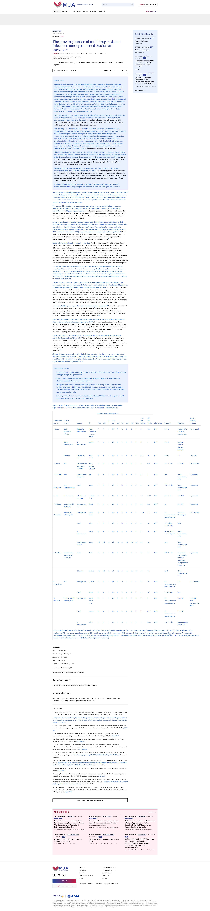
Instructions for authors (108, 867)
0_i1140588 (68, 792)
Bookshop (93, 11)
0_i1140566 (61, 722)
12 (81, 374)
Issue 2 (61, 37)
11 (61, 350)
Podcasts (85, 11)
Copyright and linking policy (111, 884)
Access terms (98, 884)
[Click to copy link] (126, 70)
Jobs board (105, 878)
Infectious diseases (58, 33)
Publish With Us (151, 11)
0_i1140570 (115, 736)
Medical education (73, 835)
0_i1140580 (61, 771)
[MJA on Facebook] (54, 875)
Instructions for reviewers (109, 870)
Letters (149, 56)
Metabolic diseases (140, 73)
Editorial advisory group (86, 876)
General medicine (140, 56)
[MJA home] (60, 868)
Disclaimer (90, 884)
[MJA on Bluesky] (59, 875)
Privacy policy (83, 884)
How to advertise (106, 873)
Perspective (106, 816)
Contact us (83, 870)
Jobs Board (101, 11)
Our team (82, 873)
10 (81, 337)
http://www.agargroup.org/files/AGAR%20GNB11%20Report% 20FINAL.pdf (97, 755)
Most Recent (77, 11)
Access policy (105, 876)
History (82, 878)
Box (83, 148)
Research (150, 73)
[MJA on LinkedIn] (64, 875)
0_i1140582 (101, 776)
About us (82, 867)
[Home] (73, 4)
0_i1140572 (81, 741)
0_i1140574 (83, 749)
